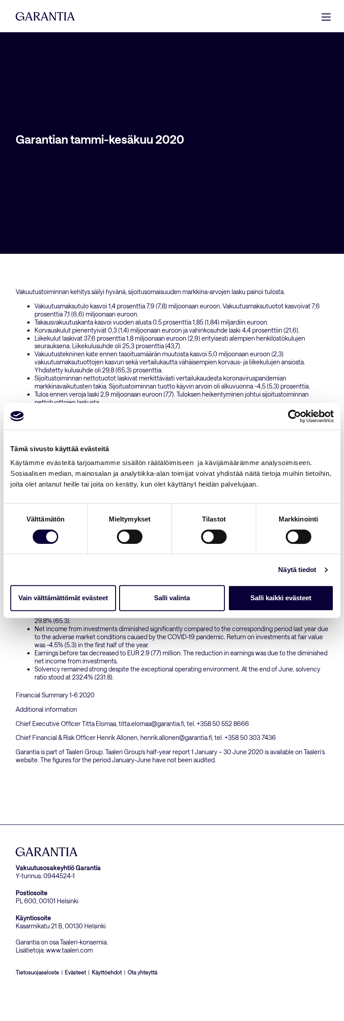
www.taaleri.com (69, 950)
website (27, 760)
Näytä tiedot (297, 569)
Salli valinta (172, 598)
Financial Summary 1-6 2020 (55, 695)
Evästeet (75, 972)
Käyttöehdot (107, 972)
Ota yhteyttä (142, 972)
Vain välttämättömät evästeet (63, 598)
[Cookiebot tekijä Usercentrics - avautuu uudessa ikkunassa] (294, 416)
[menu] (326, 16)
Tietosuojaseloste (37, 972)
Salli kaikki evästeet (280, 598)
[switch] (129, 537)
